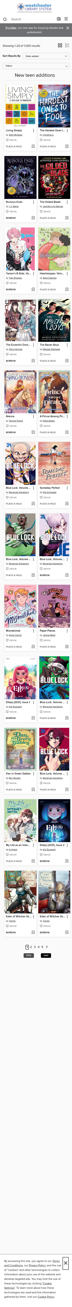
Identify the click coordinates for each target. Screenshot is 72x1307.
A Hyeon (13, 849)
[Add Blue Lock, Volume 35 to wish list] (67, 575)
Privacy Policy (37, 1265)
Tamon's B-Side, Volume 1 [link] (19, 273)
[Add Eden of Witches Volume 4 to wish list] (67, 932)
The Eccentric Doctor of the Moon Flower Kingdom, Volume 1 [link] (19, 345)
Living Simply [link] (14, 130)
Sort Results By (12, 56)
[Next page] (47, 947)
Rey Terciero (15, 778)
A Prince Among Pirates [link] (53, 416)
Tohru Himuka (15, 349)
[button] (60, 46)
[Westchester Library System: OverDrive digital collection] (36, 7)
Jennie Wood (49, 635)
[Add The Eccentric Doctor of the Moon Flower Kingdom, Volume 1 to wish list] (33, 361)
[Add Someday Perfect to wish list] (67, 504)
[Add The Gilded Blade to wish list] (67, 218)
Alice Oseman (50, 278)
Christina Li (48, 135)
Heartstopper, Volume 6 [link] (53, 273)
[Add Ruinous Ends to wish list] (33, 218)
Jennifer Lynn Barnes (53, 206)
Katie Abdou (49, 420)
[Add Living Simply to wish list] (33, 146)
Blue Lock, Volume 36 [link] (53, 702)
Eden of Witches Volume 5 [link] (19, 916)
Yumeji (12, 921)
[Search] (5, 19)
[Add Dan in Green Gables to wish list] (33, 790)
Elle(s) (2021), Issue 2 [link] (52, 845)
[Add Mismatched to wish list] (33, 647)
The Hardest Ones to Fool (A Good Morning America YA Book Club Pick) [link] (53, 130)
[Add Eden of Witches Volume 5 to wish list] (33, 932)
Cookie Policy (46, 1297)
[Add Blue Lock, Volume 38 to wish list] (67, 790)
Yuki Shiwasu (15, 278)
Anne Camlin (15, 635)
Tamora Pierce (16, 420)
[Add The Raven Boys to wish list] (67, 361)
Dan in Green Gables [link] (18, 773)
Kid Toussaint (15, 706)
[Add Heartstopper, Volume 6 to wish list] (67, 289)
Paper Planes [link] (47, 630)
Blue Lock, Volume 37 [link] (19, 559)
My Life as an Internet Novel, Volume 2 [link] (19, 845)
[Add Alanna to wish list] (33, 432)
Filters (9, 66)
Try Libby (10, 28)
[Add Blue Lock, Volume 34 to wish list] (33, 504)
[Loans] (59, 19)
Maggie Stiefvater (51, 349)
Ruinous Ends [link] (14, 202)
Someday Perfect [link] (50, 488)
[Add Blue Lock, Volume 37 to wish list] (33, 575)
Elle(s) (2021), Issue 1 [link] (18, 702)
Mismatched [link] (13, 630)
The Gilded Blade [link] (50, 202)
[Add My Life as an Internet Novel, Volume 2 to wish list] (33, 861)
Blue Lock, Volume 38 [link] (53, 773)
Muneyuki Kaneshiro (19, 492)
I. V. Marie (14, 206)
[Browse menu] (66, 19)
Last (46, 955)
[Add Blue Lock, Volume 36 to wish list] (67, 718)
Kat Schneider (49, 492)
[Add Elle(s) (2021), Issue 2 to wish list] (67, 861)
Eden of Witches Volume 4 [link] (53, 916)
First (28, 955)
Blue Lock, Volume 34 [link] (19, 488)
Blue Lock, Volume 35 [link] (53, 559)
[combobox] (28, 19)
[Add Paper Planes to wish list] (67, 647)
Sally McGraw (15, 135)
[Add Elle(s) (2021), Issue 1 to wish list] (33, 718)
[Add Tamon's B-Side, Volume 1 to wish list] (33, 289)
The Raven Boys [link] (49, 345)
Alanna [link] (10, 416)
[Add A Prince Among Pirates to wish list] (67, 432)
